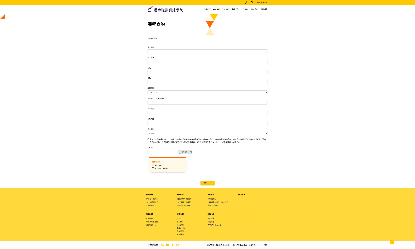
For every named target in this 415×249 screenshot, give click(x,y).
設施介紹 (180, 224)
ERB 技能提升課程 (184, 205)
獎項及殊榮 (181, 228)
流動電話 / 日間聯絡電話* (157, 98)
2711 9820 (159, 165)
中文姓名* (151, 47)
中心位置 (180, 221)
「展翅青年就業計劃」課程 (218, 202)
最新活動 (211, 218)
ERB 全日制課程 (152, 199)
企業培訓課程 (213, 205)
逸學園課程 (150, 205)
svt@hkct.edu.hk (161, 168)
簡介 (178, 218)
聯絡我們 (219, 245)
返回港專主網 (262, 2)
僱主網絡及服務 (152, 221)
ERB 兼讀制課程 (152, 202)
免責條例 (227, 245)
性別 (149, 67)
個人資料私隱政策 (240, 245)
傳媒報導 (180, 231)
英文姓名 (151, 57)
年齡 (149, 77)
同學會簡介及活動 (214, 224)
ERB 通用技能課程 (184, 202)
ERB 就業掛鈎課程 (184, 199)
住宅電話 (151, 108)
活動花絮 (211, 221)
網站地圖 (210, 245)
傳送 (206, 183)
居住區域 (151, 129)
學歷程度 (151, 88)
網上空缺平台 (151, 224)
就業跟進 (149, 218)
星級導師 (180, 234)
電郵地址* (151, 118)
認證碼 (150, 147)
